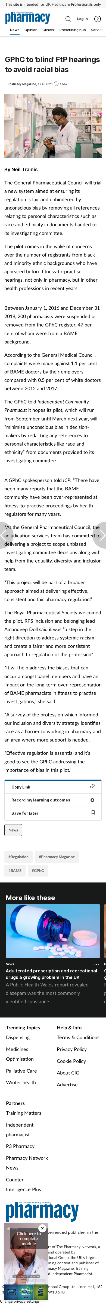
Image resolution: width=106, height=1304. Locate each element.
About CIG (68, 1073)
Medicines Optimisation (20, 1054)
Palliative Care (21, 1071)
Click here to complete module (29, 1238)
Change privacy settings (19, 1301)
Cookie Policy (71, 1061)
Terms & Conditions (78, 1037)
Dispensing (18, 1037)
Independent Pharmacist (71, 1273)
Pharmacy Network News (27, 1163)
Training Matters (23, 1113)
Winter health (21, 1082)
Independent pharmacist (19, 1129)
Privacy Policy (72, 1049)
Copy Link (20, 787)
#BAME (14, 870)
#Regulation (18, 856)
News (13, 830)
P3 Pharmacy (20, 1146)
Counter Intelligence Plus (23, 1184)
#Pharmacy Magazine (57, 856)
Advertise (67, 1084)
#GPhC (38, 870)
